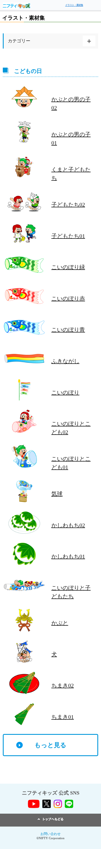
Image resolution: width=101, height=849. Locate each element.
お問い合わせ (50, 834)
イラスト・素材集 (74, 5)
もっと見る (50, 745)
